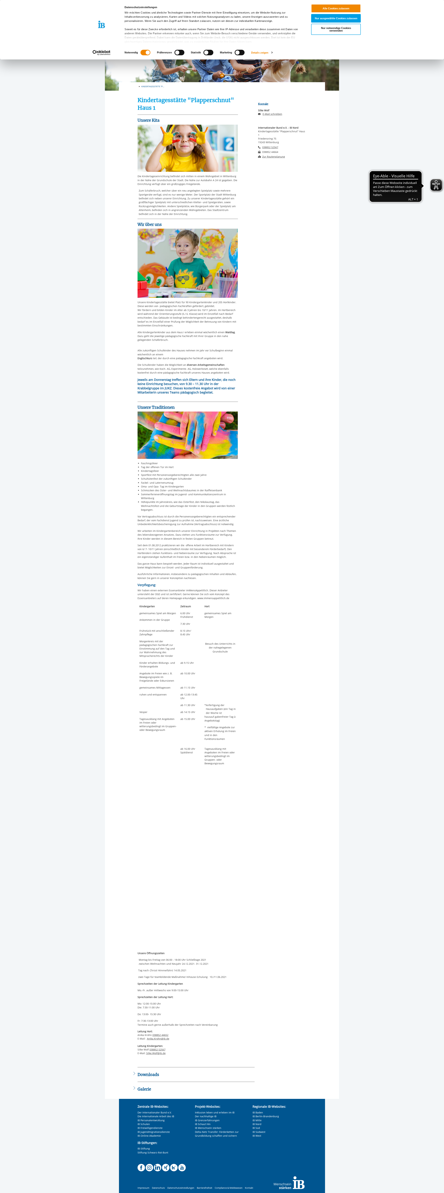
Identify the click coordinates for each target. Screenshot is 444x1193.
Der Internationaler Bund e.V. (155, 1112)
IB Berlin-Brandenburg (266, 1116)
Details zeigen (259, 52)
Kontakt (249, 1187)
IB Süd (256, 1128)
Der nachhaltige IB (205, 1116)
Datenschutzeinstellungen (180, 1187)
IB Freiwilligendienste (150, 1128)
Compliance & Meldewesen (228, 1187)
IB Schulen (144, 1124)
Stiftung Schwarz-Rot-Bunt (153, 1152)
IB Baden (258, 1112)
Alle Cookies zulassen (336, 8)
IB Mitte (257, 1120)
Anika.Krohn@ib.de (158, 1038)
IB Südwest (259, 1132)
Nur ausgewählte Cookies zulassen (336, 18)
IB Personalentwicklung (151, 1120)
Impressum (143, 1187)
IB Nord (257, 1124)
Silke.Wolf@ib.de (156, 1053)
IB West (257, 1135)
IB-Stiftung (144, 1148)
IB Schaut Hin (203, 1124)
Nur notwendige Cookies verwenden (336, 29)
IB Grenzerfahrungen (207, 1120)
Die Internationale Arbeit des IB (156, 1116)
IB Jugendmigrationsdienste (154, 1132)
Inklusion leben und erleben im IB (214, 1112)
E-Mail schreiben (272, 114)
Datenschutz (158, 1187)
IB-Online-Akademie (149, 1135)
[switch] (179, 52)
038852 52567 (157, 1049)
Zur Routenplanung (273, 156)
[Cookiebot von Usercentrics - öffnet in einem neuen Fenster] (101, 52)
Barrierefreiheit (204, 1187)
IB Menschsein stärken (208, 1128)
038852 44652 (160, 1035)
